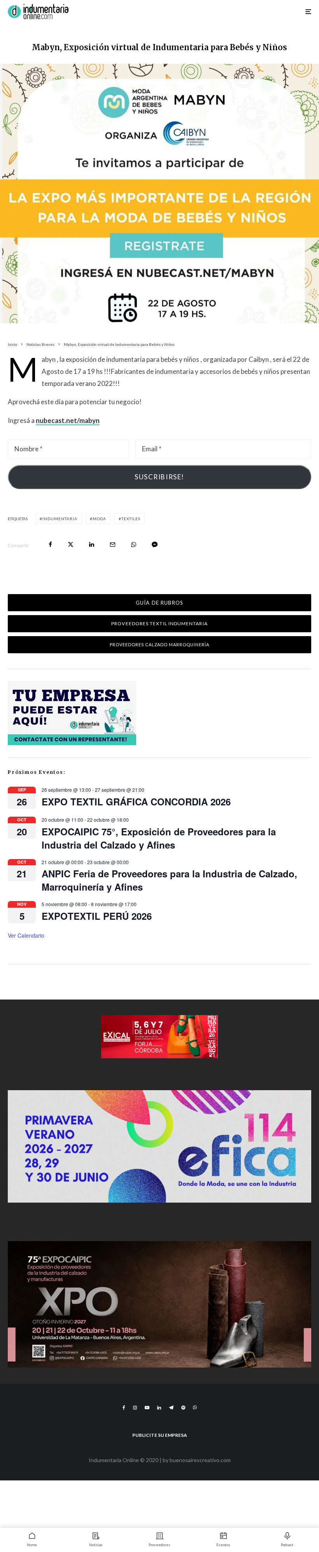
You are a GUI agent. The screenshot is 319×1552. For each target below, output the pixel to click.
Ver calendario (26, 935)
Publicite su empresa (159, 1435)
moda (99, 518)
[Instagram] (135, 1407)
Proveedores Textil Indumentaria (159, 623)
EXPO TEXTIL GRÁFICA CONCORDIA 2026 (136, 801)
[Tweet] (71, 544)
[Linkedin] (159, 1407)
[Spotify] (183, 1407)
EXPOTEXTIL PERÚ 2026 (97, 915)
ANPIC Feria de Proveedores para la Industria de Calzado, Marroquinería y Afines (169, 880)
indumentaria (59, 518)
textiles (130, 518)
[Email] (113, 544)
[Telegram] (171, 1407)
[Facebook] (124, 1407)
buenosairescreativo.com (200, 1460)
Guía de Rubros (159, 603)
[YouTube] (147, 1407)
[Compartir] (50, 544)
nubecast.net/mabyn (68, 420)
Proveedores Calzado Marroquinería (160, 644)
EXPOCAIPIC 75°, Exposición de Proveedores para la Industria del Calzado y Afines (159, 838)
